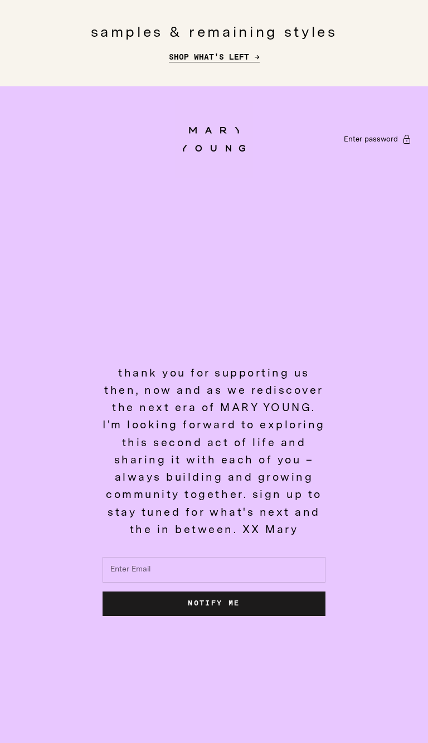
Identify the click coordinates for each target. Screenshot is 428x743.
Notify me (214, 603)
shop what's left (209, 57)
